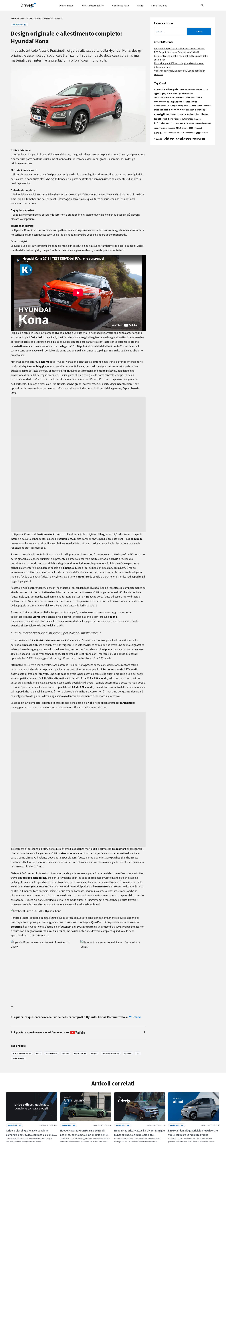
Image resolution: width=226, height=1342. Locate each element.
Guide (13, 18)
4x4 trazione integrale (166, 89)
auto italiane (190, 105)
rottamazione (170, 133)
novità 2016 (174, 127)
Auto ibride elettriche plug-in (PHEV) (168, 106)
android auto (202, 89)
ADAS (182, 89)
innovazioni (178, 123)
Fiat (165, 118)
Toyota (158, 138)
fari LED (158, 119)
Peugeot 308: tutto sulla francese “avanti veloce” (179, 48)
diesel (204, 114)
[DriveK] (28, 5)
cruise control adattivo (188, 114)
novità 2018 (187, 128)
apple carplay (160, 93)
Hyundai (197, 119)
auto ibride (191, 101)
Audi (169, 93)
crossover (171, 114)
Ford (170, 118)
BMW (182, 109)
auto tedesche (162, 109)
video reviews (177, 139)
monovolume (160, 128)
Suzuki (205, 133)
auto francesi (160, 102)
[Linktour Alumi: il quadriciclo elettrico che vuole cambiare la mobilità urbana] (193, 1117)
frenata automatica (183, 119)
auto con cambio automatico (169, 97)
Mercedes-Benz (203, 123)
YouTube (135, 1017)
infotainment (163, 123)
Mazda (191, 123)
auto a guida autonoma (183, 93)
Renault (158, 132)
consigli (159, 114)
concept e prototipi (196, 109)
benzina (175, 109)
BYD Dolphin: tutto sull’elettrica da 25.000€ (176, 52)
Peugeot (198, 128)
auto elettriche (193, 97)
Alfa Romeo (190, 89)
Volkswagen (199, 138)
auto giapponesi (175, 101)
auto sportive (204, 105)
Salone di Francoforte (185, 133)
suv (198, 133)
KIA (186, 123)
